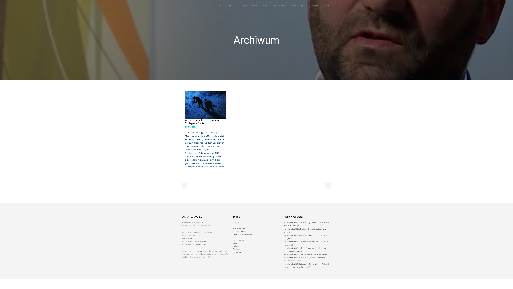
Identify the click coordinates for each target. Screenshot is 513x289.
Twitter (236, 243)
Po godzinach (280, 5)
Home (219, 5)
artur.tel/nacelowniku (198, 241)
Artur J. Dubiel (198, 251)
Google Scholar (239, 231)
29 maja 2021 (190, 127)
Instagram (237, 252)
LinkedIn (236, 246)
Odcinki (303, 5)
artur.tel (193, 238)
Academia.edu (239, 228)
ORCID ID (236, 225)
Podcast (293, 5)
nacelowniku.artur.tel (200, 244)
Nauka (254, 5)
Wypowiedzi (265, 5)
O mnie (228, 5)
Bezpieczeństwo (241, 5)
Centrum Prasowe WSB (242, 234)
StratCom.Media (207, 257)
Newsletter (315, 5)
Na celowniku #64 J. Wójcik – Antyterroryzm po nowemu (306, 254)
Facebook (237, 249)
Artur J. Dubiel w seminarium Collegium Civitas (202, 122)
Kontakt (327, 5)
